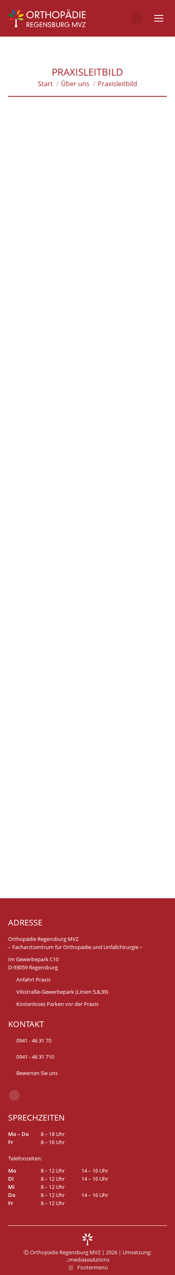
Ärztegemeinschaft (61, 249)
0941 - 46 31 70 (33, 1040)
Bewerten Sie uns (36, 1073)
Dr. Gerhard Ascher (123, 269)
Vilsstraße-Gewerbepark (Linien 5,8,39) (62, 991)
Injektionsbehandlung (41, 752)
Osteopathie (27, 762)
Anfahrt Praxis (33, 979)
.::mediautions (87, 1259)
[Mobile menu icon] (159, 18)
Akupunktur (124, 752)
